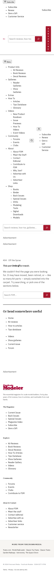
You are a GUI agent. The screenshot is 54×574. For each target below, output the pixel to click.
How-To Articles (15, 453)
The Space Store (32, 553)
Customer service (16, 524)
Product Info (13, 67)
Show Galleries (15, 459)
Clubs (15, 145)
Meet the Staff (19, 155)
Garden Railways (9, 553)
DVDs (15, 202)
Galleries (12, 79)
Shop (10, 186)
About (11, 148)
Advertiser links (15, 521)
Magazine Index (15, 422)
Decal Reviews (19, 76)
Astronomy (20, 553)
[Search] (38, 39)
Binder (16, 192)
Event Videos (19, 133)
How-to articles (15, 325)
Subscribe (12, 7)
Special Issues (19, 198)
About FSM (18, 151)
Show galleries (14, 340)
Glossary (17, 107)
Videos (11, 111)
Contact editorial (15, 514)
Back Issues (18, 195)
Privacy (10, 570)
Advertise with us (15, 518)
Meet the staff (14, 511)
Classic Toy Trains (32, 550)
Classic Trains (45, 550)
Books (16, 189)
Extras (11, 95)
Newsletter (13, 527)
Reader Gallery (15, 462)
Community (13, 136)
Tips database (14, 329)
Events (16, 142)
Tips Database (19, 104)
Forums (16, 139)
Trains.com (7, 550)
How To (11, 98)
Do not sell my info (20, 570)
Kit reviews (13, 322)
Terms (5, 570)
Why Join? (17, 170)
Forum (11, 348)
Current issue (14, 344)
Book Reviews (19, 73)
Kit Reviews (18, 70)
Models (16, 217)
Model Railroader (18, 550)
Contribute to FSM (16, 493)
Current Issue (14, 412)
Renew (11, 10)
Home (11, 318)
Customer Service (16, 16)
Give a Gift (12, 13)
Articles (16, 101)
